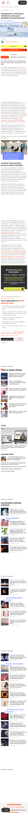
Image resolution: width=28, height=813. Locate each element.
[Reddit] (16, 807)
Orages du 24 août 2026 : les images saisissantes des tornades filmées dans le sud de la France (18, 531)
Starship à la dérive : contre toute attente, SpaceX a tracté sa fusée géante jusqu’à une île (18, 668)
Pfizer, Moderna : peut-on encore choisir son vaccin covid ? (18, 412)
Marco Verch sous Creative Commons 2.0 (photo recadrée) (12, 332)
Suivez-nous (5, 57)
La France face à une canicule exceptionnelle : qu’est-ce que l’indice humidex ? (13, 463)
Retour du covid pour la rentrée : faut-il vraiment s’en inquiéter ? (12, 318)
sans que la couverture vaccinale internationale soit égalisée (13, 250)
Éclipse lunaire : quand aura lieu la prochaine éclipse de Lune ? (18, 591)
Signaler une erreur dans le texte (10, 335)
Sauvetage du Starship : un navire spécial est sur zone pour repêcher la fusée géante (18, 523)
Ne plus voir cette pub (7, 366)
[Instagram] (12, 807)
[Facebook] (14, 807)
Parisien (21, 70)
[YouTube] (5, 807)
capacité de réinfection (18, 120)
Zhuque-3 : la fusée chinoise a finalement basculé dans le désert (18, 622)
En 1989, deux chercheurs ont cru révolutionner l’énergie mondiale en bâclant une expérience (18, 703)
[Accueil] (3, 3)
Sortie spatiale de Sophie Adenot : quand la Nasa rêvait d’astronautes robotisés (18, 657)
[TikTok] (7, 807)
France (4, 342)
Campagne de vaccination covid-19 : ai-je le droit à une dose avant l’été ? (18, 405)
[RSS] (19, 807)
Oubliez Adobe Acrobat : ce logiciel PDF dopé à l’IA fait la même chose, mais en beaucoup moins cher (14, 447)
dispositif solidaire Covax (7, 232)
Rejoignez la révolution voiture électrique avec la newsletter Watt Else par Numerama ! (17, 375)
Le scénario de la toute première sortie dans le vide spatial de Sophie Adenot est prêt (18, 725)
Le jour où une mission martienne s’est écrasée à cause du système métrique (17, 604)
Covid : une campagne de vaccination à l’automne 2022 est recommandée (17, 382)
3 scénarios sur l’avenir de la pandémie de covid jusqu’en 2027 (17, 398)
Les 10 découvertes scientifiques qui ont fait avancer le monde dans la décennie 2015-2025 (13, 307)
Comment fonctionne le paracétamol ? (11, 468)
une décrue (22, 105)
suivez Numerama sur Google (12, 297)
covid (24, 67)
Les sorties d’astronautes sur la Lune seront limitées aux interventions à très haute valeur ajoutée (18, 733)
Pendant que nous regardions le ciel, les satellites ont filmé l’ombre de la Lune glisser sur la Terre (18, 742)
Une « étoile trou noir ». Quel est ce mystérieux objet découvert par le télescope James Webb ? (18, 716)
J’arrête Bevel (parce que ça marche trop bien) (13, 466)
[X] (9, 807)
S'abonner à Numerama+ (13, 289)
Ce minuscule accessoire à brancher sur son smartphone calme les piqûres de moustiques (18, 686)
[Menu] (8, 3)
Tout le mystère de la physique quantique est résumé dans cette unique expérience (18, 613)
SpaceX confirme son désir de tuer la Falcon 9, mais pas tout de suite (18, 582)
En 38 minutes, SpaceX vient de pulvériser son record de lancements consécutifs (18, 677)
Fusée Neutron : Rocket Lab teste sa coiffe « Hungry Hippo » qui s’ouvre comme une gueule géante (17, 540)
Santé (11, 10)
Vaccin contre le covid (12, 302)
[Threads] (23, 807)
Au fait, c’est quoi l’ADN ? (8, 471)
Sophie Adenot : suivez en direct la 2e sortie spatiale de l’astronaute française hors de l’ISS (18, 511)
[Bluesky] (21, 807)
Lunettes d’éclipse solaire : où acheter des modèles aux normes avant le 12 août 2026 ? (16, 458)
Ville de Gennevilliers (13, 158)
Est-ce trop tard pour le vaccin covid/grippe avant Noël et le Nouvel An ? (13, 322)
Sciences (5, 10)
